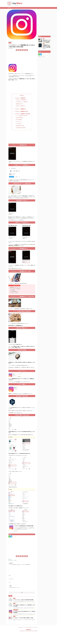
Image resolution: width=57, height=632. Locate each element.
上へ (24, 627)
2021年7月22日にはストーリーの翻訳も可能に (21, 101)
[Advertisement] (22, 58)
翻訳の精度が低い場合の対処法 (19, 125)
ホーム (27, 627)
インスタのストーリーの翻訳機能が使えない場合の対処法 (22, 113)
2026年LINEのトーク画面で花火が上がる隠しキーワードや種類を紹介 (46, 41)
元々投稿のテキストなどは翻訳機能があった (21, 99)
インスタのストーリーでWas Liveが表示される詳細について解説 (23, 617)
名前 (10, 575)
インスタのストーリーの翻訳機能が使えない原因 (21, 111)
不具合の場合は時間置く (18, 119)
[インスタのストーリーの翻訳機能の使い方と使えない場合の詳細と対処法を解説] (23, 50)
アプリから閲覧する (18, 123)
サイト (10, 582)
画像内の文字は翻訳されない (19, 117)
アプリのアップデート (18, 121)
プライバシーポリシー (35, 627)
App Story (28, 629)
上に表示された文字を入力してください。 (14, 587)
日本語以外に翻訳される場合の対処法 (20, 127)
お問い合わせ (21, 627)
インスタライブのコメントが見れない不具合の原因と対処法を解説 (23, 599)
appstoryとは (30, 627)
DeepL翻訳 (18, 412)
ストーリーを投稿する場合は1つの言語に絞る (21, 115)
